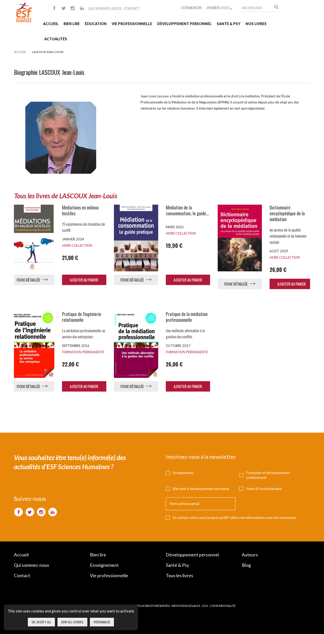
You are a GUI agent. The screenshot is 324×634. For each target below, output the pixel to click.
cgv (205, 606)
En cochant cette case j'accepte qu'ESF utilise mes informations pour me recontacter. (234, 518)
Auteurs (250, 554)
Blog (246, 565)
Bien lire (72, 24)
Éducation (96, 24)
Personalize (102, 622)
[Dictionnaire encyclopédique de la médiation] (240, 238)
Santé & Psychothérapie (263, 489)
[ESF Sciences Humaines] (24, 12)
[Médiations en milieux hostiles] (32, 238)
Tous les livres (179, 575)
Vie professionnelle (132, 24)
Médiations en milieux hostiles (80, 210)
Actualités (55, 39)
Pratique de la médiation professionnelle (187, 317)
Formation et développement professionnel (268, 475)
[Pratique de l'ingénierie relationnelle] (32, 344)
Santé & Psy (228, 24)
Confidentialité (223, 606)
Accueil (50, 24)
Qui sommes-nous (104, 8)
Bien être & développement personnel (201, 489)
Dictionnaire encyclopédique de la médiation (287, 213)
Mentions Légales (185, 606)
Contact (132, 8)
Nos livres (256, 24)
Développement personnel (184, 24)
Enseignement (183, 473)
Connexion (191, 7)
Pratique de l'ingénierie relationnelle (81, 317)
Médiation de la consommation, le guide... (187, 210)
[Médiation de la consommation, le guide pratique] (136, 238)
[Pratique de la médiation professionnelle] (136, 344)
